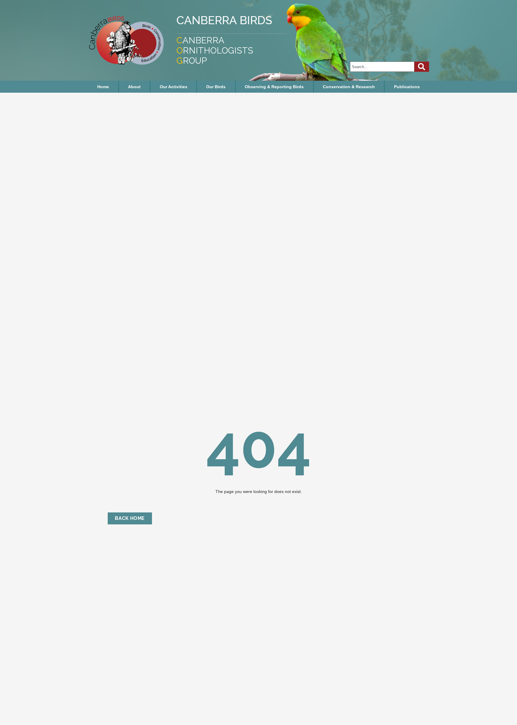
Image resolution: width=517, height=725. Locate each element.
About (134, 86)
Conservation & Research (349, 86)
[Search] (421, 67)
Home (103, 86)
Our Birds (216, 86)
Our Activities (173, 86)
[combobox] (382, 67)
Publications (407, 86)
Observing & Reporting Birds (274, 86)
